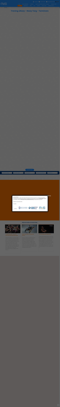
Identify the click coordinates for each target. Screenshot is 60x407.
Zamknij (47, 195)
